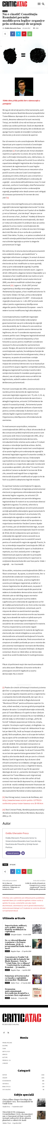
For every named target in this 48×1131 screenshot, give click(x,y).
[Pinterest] (24, 33)
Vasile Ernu (6, 1107)
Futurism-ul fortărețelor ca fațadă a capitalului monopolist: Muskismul (17, 978)
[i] (14, 150)
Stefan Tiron (15, 983)
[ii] (8, 197)
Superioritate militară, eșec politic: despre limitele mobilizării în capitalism (16, 928)
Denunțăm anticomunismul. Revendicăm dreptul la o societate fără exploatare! (17, 992)
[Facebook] (12, 33)
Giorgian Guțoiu (16, 934)
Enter (5, 11)
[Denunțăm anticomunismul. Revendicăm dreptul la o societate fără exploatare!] (37, 992)
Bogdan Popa (15, 951)
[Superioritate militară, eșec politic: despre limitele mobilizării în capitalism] (37, 929)
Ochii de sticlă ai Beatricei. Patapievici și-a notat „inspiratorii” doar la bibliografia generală (35, 886)
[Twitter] (18, 33)
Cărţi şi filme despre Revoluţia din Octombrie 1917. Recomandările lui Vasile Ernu (17, 1101)
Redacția (14, 998)
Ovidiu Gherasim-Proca (13, 28)
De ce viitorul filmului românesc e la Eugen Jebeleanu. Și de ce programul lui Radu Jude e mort (18, 944)
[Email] (23, 853)
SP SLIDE (12, 864)
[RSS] (8, 1032)
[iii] (12, 285)
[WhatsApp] (29, 33)
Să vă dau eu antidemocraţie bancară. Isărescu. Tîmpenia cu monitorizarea (11, 886)
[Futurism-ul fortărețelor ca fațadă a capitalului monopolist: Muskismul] (37, 979)
